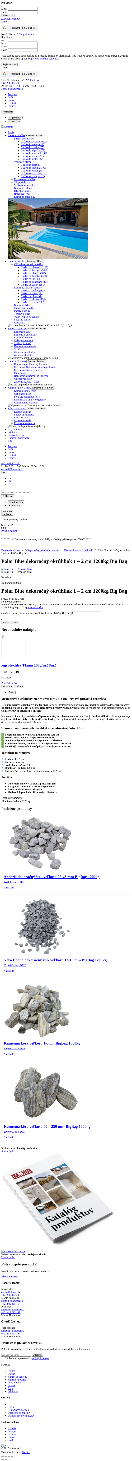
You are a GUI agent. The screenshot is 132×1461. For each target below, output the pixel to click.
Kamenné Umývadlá (18, 438)
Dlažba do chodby (32, 147)
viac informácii (35, 607)
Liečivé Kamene (16, 435)
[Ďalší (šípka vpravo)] (6, 1459)
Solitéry (18, 349)
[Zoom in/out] (2, 1456)
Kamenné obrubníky (24, 196)
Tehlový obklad (22, 313)
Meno (4, 43)
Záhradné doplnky (23, 355)
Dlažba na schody (32, 156)
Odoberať (37, 1355)
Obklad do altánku (33, 299)
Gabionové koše (22, 393)
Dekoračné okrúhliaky (25, 334)
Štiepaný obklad (22, 319)
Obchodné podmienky (19, 1412)
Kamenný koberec (17, 361)
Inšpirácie (13, 432)
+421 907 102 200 (10, 83)
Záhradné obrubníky (24, 352)
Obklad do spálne (33, 284)
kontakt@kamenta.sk (12, 1300)
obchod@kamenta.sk (12, 1292)
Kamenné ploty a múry (19, 387)
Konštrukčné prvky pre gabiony (30, 399)
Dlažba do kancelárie (34, 153)
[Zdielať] (9, 1456)
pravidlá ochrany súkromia (44, 58)
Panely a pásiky (22, 310)
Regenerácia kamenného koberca (31, 375)
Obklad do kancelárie (34, 281)
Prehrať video (8, 1257)
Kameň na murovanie (25, 346)
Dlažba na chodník (33, 167)
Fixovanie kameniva (24, 423)
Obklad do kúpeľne (34, 276)
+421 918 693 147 (10, 1312)
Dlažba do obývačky (34, 141)
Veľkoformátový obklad (26, 316)
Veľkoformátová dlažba (26, 185)
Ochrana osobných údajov (21, 1415)
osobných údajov (40, 1358)
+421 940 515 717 (10, 1303)
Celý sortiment (15, 429)
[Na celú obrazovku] (6, 1456)
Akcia (11, 132)
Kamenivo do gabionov (26, 402)
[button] (9, 683)
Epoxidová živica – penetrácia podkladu (34, 367)
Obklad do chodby (33, 273)
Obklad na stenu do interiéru (28, 264)
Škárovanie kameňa (24, 414)
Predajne (12, 94)
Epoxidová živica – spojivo (28, 370)
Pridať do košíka (10, 622)
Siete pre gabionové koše (27, 396)
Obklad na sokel (32, 293)
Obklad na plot (31, 296)
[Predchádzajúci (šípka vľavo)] (2, 1459)
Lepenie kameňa (22, 411)
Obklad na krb (31, 278)
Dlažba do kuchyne (33, 144)
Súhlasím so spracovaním (27, 1358)
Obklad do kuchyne (34, 270)
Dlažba (11, 1373)
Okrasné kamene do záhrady (78, 550)
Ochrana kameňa (22, 417)
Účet (10, 1404)
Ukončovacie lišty (23, 378)
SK (4, 472)
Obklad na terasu (32, 302)
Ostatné (11, 1385)
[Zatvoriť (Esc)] (12, 1456)
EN (9, 478)
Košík (11, 1407)
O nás (11, 100)
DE (9, 484)
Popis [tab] (11, 692)
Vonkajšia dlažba (22, 161)
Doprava (12, 106)
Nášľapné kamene (23, 340)
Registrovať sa (9, 64)
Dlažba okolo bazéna (34, 173)
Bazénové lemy (22, 193)
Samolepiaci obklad (24, 308)
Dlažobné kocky (22, 191)
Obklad (11, 1371)
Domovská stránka (10, 550)
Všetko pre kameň (17, 408)
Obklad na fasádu (33, 290)
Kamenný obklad (16, 261)
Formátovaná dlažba (24, 179)
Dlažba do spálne (32, 159)
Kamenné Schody (23, 188)
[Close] (2, 6)
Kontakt (12, 103)
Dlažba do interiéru (24, 138)
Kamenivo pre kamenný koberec (30, 364)
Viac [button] (10, 440)
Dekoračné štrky (22, 331)
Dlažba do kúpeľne (33, 150)
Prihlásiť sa (33, 80)
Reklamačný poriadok (19, 1409)
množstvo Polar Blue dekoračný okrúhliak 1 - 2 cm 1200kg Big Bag (36, 613)
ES (9, 481)
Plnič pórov (20, 373)
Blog (10, 1388)
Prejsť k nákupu (9, 530)
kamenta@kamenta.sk (12, 1309)
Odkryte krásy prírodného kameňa (42, 550)
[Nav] (2, 534)
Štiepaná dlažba (22, 182)
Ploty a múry (14, 1382)
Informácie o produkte (13, 686)
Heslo (4, 12)
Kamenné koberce (17, 1379)
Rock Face (19, 322)
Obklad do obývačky (34, 267)
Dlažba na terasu (31, 164)
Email (4, 8)
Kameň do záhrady (17, 328)
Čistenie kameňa (22, 420)
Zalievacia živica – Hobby (27, 381)
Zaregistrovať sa (27, 34)
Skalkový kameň (22, 343)
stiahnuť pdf (7, 1151)
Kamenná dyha (22, 305)
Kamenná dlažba (16, 135)
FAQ (10, 97)
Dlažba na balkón (32, 170)
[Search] (2, 490)
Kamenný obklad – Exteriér (28, 287)
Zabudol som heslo (11, 18)
